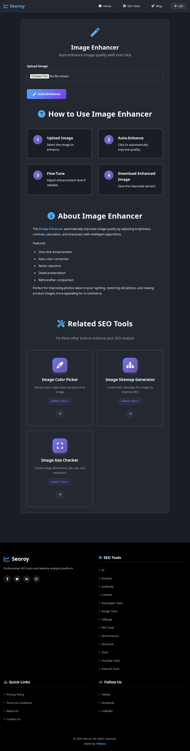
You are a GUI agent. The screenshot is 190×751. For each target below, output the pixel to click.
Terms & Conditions (19, 703)
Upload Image (37, 66)
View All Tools (110, 669)
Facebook (107, 703)
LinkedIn (107, 711)
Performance (110, 636)
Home (107, 6)
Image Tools (109, 611)
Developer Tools (112, 603)
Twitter (106, 694)
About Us (12, 711)
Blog (159, 6)
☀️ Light (178, 6)
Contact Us (13, 719)
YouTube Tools (110, 660)
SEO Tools (133, 6)
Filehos (101, 743)
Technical (107, 644)
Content (106, 594)
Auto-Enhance (49, 94)
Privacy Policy (15, 694)
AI (102, 570)
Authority (107, 586)
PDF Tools (107, 627)
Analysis (106, 578)
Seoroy (17, 6)
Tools (104, 652)
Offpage (106, 619)
